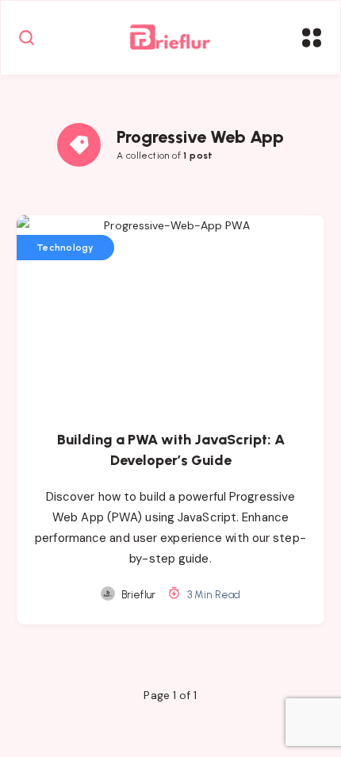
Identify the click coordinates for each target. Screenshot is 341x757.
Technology (65, 247)
